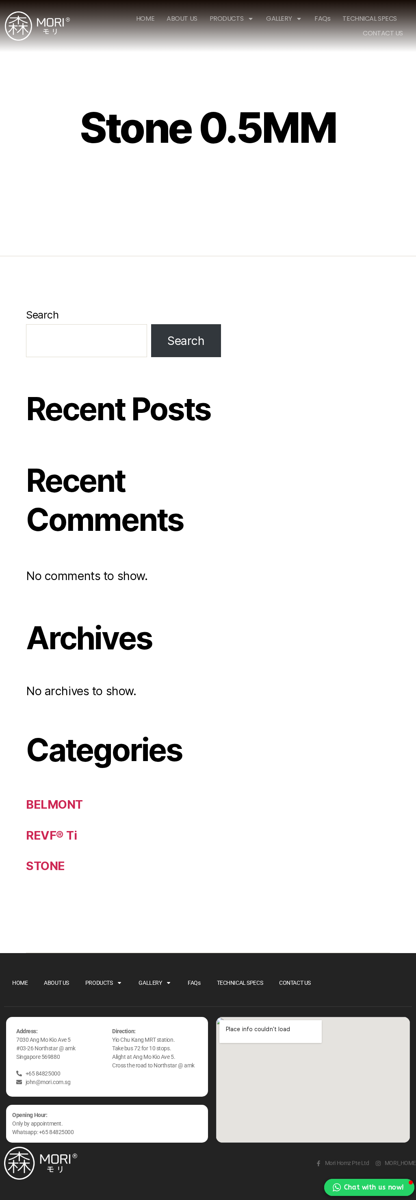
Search (42, 314)
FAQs (322, 18)
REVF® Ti (51, 835)
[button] (369, 1187)
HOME (145, 18)
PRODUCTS (227, 18)
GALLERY (279, 18)
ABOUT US (182, 18)
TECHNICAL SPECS (369, 18)
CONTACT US (383, 33)
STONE (45, 866)
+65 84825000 (56, 1132)
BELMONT (54, 804)
